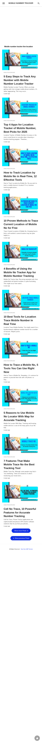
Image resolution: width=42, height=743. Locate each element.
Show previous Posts (22, 538)
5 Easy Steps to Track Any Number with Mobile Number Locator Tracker (20, 80)
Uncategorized (9, 72)
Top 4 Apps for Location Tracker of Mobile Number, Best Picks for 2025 (20, 128)
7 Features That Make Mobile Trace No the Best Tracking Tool (19, 464)
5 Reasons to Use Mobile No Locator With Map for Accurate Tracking (19, 416)
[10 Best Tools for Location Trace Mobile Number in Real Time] (21, 300)
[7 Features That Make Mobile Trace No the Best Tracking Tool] (21, 444)
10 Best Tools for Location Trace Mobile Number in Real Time (20, 320)
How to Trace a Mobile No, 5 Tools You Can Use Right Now (21, 368)
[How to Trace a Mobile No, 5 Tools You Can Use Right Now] (21, 348)
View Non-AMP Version (27, 549)
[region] (21, 25)
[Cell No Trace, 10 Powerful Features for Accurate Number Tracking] (21, 492)
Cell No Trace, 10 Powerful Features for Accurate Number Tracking (20, 512)
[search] (38, 3)
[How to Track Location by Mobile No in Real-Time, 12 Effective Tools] (21, 156)
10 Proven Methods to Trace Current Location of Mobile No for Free (21, 224)
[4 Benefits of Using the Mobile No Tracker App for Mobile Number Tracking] (21, 252)
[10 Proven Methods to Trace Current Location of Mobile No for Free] (21, 204)
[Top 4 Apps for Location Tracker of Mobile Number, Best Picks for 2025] (21, 108)
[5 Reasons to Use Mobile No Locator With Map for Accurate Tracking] (21, 396)
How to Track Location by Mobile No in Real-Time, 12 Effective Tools (20, 176)
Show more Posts (20, 531)
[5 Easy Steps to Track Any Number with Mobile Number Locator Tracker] (21, 60)
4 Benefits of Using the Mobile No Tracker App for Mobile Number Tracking (20, 272)
